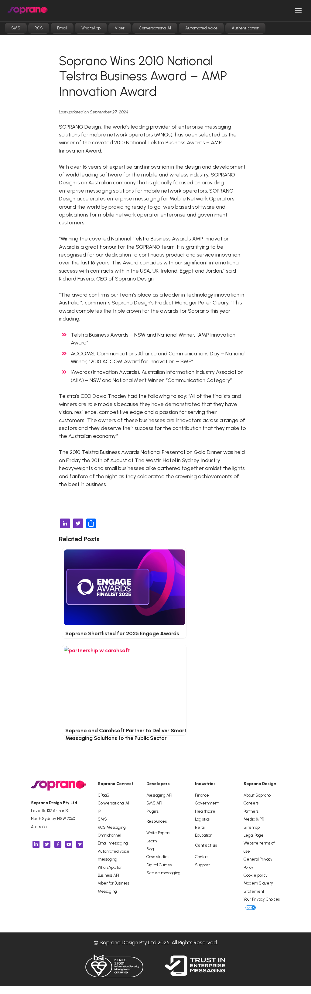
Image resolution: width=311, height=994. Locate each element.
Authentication (245, 28)
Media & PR (254, 819)
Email (62, 28)
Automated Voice (201, 28)
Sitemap (252, 827)
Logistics (202, 819)
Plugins (152, 811)
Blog (150, 848)
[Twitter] (78, 524)
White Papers (158, 832)
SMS (15, 28)
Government (207, 803)
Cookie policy (256, 875)
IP (99, 811)
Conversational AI (155, 28)
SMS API (154, 803)
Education (203, 835)
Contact (202, 856)
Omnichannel (109, 835)
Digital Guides (159, 864)
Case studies (157, 856)
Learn (151, 840)
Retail (200, 827)
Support (202, 864)
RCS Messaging (112, 827)
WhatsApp (91, 28)
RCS (39, 28)
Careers (251, 803)
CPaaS (103, 795)
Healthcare (205, 811)
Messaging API (159, 795)
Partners (251, 811)
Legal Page (254, 835)
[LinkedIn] (65, 524)
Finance (202, 795)
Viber (120, 28)
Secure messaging (163, 872)
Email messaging (113, 843)
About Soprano (257, 795)
